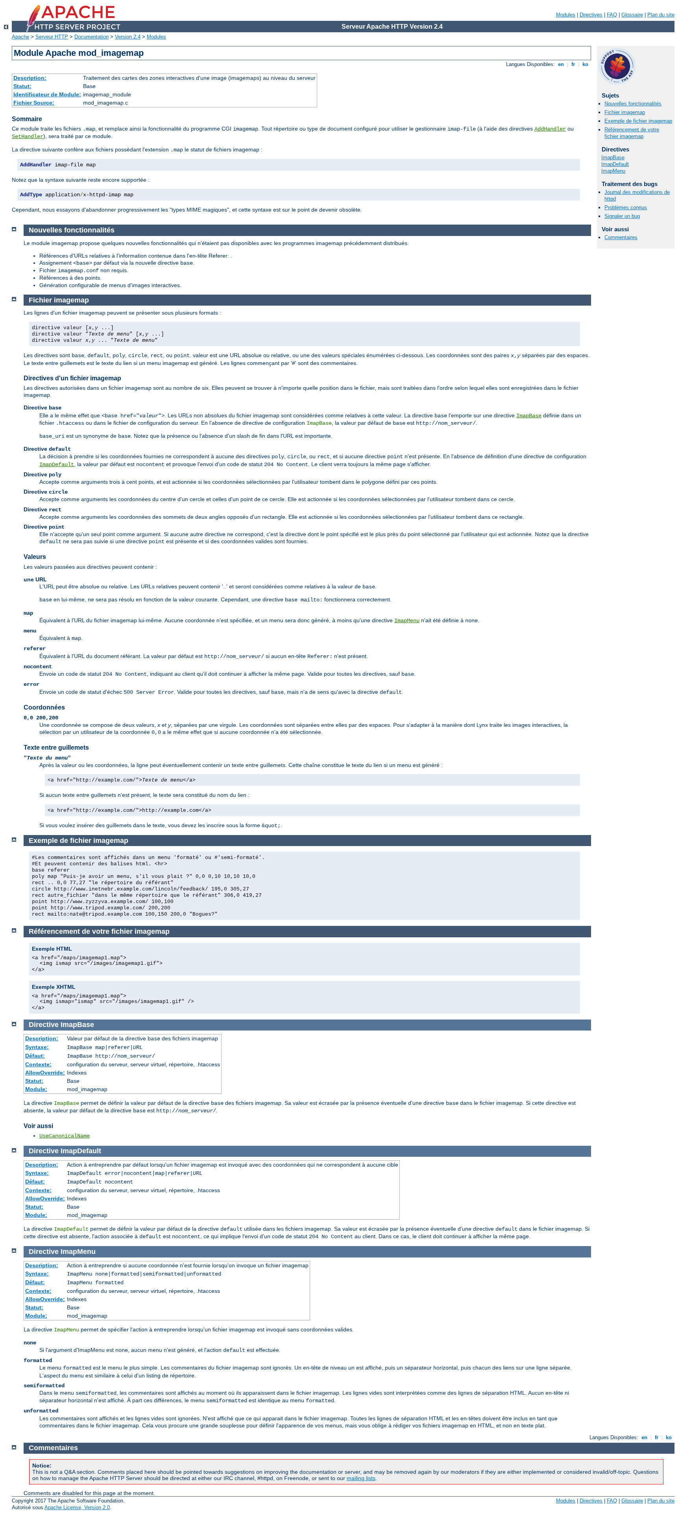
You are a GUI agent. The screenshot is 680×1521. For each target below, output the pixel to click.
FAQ (612, 15)
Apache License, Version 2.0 (77, 1507)
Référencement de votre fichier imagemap (631, 133)
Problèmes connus (625, 207)
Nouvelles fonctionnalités (633, 104)
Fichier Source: (33, 103)
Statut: (22, 86)
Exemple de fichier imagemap (638, 121)
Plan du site (660, 15)
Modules (565, 15)
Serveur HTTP (51, 37)
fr (573, 64)
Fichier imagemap (624, 112)
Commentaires (621, 237)
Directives (591, 15)
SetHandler (27, 136)
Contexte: (38, 1064)
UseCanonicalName (64, 1136)
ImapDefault (615, 164)
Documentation (91, 37)
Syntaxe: (37, 1047)
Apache (20, 37)
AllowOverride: (45, 1072)
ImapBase (613, 157)
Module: (36, 1089)
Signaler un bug (622, 216)
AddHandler (550, 129)
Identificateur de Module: (47, 94)
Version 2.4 (127, 37)
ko (585, 64)
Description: (29, 78)
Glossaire (632, 15)
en (560, 64)
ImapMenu (613, 171)
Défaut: (35, 1056)
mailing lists (361, 1478)
